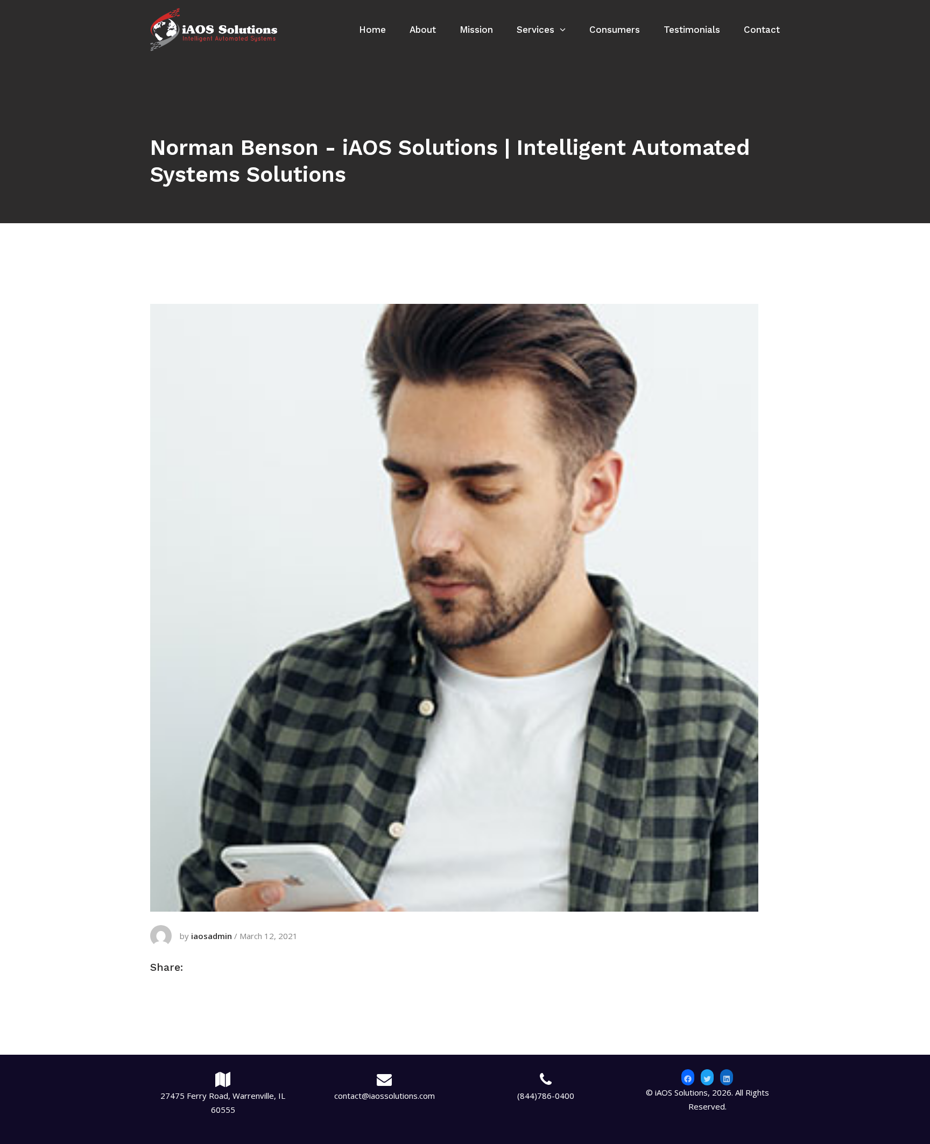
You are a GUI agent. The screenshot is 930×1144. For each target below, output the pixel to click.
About (423, 29)
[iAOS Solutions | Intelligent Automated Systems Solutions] (213, 28)
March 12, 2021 (268, 935)
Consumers (614, 29)
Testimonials (692, 29)
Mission (476, 29)
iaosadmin (211, 935)
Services (535, 29)
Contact (762, 29)
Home (372, 29)
